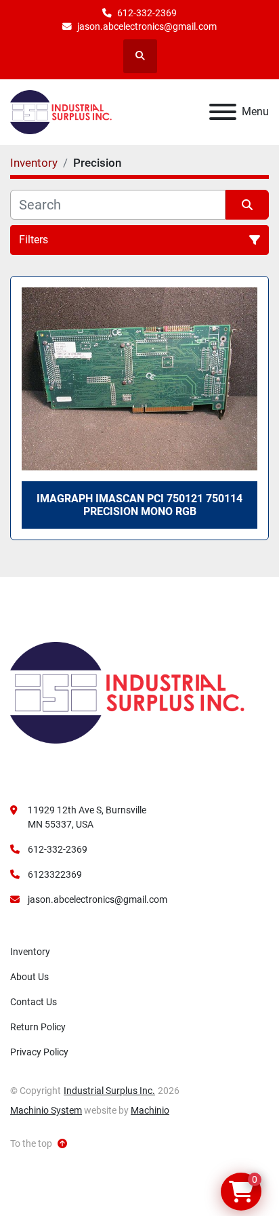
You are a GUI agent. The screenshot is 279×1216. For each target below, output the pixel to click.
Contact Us (33, 1001)
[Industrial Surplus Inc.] (127, 692)
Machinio (150, 1110)
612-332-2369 (147, 12)
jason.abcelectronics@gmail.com (147, 26)
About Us (29, 976)
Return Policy (38, 1026)
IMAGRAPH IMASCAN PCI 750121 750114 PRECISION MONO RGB (139, 505)
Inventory (30, 951)
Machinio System (46, 1110)
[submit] (247, 205)
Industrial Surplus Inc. (109, 1090)
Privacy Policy (39, 1052)
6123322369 (55, 874)
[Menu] (222, 112)
